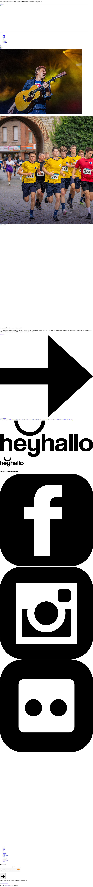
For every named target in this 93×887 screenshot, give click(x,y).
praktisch (5, 42)
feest (4, 36)
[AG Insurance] (28, 419)
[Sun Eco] (21, 419)
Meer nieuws (3, 418)
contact (4, 854)
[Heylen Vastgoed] (4, 419)
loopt (4, 37)
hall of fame (5, 860)
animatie (4, 41)
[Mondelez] (50, 419)
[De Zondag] (70, 419)
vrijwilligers (5, 855)
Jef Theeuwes (6, 885)
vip (3, 38)
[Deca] (17, 419)
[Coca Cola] (56, 419)
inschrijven (3, 874)
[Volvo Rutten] (12, 419)
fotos (4, 856)
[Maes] (61, 419)
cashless (1, 4)
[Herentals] (34, 419)
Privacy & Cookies (4, 883)
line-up (4, 39)
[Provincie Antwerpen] (42, 419)
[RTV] (65, 419)
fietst (4, 35)
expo (4, 861)
